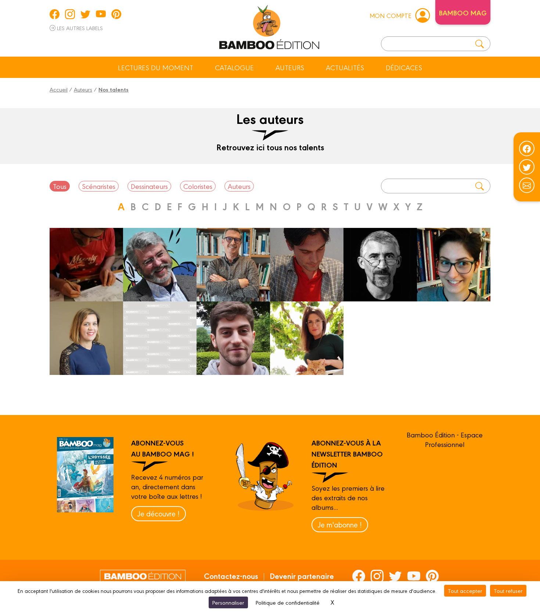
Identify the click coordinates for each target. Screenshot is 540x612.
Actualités (345, 67)
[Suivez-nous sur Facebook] (527, 148)
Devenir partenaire (302, 575)
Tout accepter (465, 590)
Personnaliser (228, 602)
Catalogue (234, 67)
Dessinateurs (149, 186)
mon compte (390, 15)
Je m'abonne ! (340, 524)
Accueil (59, 89)
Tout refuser (508, 590)
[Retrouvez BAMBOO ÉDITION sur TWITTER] (85, 14)
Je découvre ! (158, 513)
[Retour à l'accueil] (269, 26)
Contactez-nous (231, 575)
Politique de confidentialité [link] (288, 602)
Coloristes (197, 186)
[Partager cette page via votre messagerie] (527, 185)
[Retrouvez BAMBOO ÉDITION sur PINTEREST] (116, 14)
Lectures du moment (155, 67)
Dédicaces (404, 67)
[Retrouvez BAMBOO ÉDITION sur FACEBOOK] (55, 14)
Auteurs (290, 67)
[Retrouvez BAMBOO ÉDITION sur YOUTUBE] (101, 14)
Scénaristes (98, 186)
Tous (59, 186)
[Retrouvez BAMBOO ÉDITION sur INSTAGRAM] (70, 14)
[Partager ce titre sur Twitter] (527, 167)
